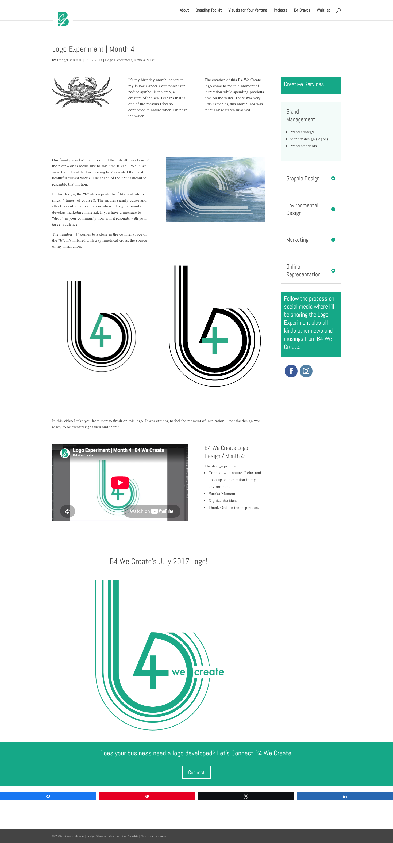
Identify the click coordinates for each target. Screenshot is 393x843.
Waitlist (323, 10)
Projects (280, 10)
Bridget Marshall (69, 59)
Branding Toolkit (209, 10)
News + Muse (144, 59)
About (184, 10)
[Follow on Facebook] (291, 371)
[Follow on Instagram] (306, 371)
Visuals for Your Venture (248, 10)
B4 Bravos (302, 10)
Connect (196, 772)
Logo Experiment (118, 59)
